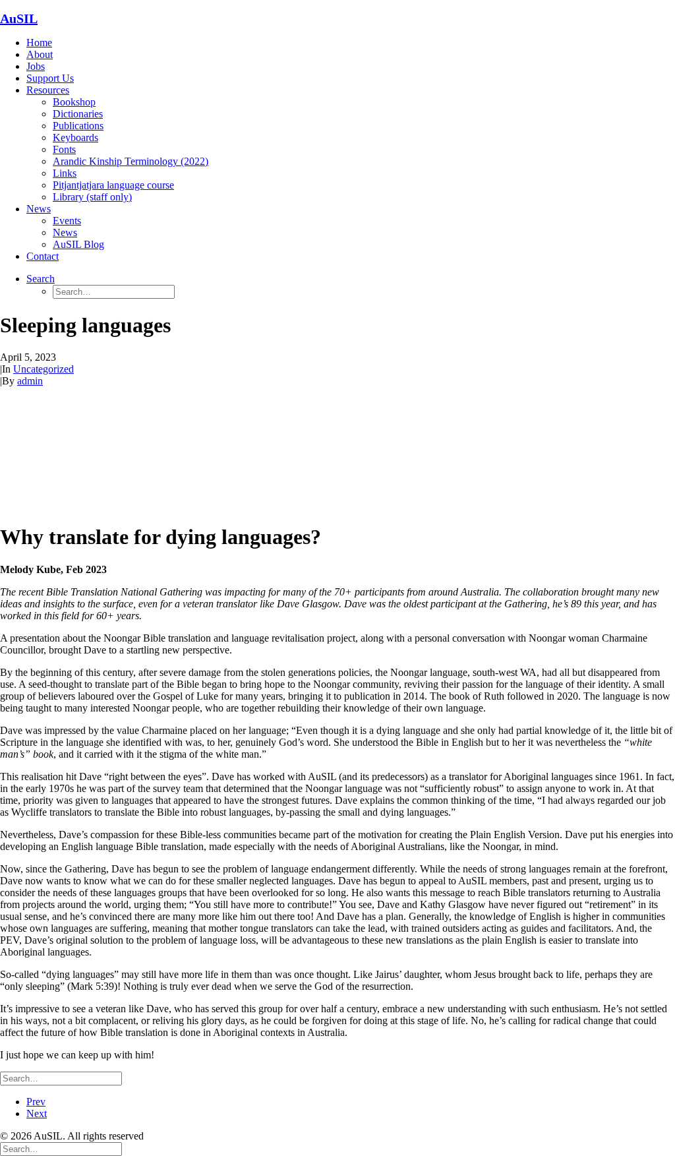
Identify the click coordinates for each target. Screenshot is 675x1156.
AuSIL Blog (78, 244)
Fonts (64, 149)
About (39, 54)
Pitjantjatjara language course (113, 185)
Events (67, 220)
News (38, 208)
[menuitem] (350, 43)
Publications (78, 125)
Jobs (35, 66)
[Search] (61, 1077)
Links (64, 173)
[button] (40, 278)
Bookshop (74, 101)
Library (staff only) (92, 196)
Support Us (50, 78)
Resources (47, 90)
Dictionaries (78, 113)
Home (39, 42)
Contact (42, 256)
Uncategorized (43, 369)
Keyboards (75, 137)
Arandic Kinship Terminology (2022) (130, 161)
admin (30, 380)
